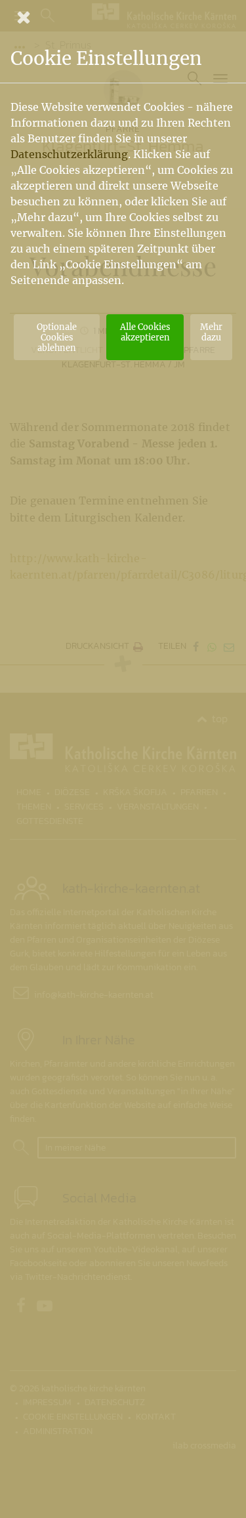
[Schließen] (123, 17)
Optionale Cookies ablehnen (57, 337)
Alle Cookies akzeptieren (145, 331)
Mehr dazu (211, 331)
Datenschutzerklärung (69, 154)
